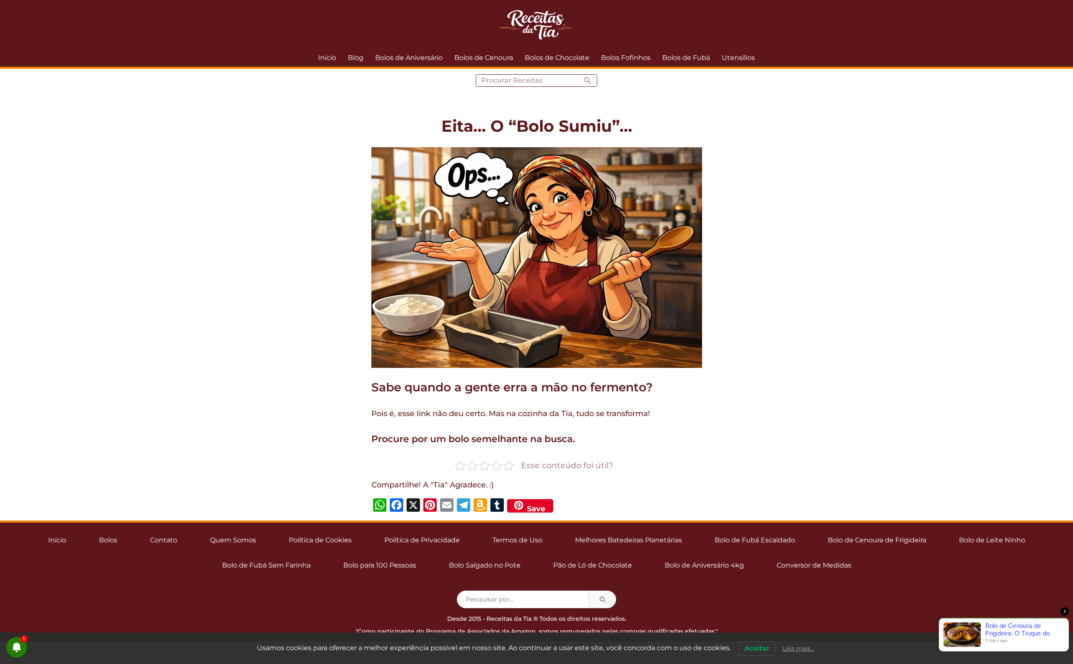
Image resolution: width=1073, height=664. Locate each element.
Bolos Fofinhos (626, 58)
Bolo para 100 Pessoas (379, 565)
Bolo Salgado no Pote (485, 565)
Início (327, 58)
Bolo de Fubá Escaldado (755, 540)
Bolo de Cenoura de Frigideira (877, 540)
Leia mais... (798, 648)
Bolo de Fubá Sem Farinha (266, 565)
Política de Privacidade (422, 540)
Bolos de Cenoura (483, 58)
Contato (163, 540)
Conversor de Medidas (814, 565)
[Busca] (587, 80)
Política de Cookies (320, 540)
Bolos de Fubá (686, 58)
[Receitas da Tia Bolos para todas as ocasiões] (536, 24)
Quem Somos (233, 540)
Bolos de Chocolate (557, 58)
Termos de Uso (517, 540)
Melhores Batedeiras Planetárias (628, 540)
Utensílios (738, 58)
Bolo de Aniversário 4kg (704, 565)
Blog (355, 58)
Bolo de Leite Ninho (992, 540)
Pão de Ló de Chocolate (592, 565)
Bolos (108, 540)
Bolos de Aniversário (409, 58)
